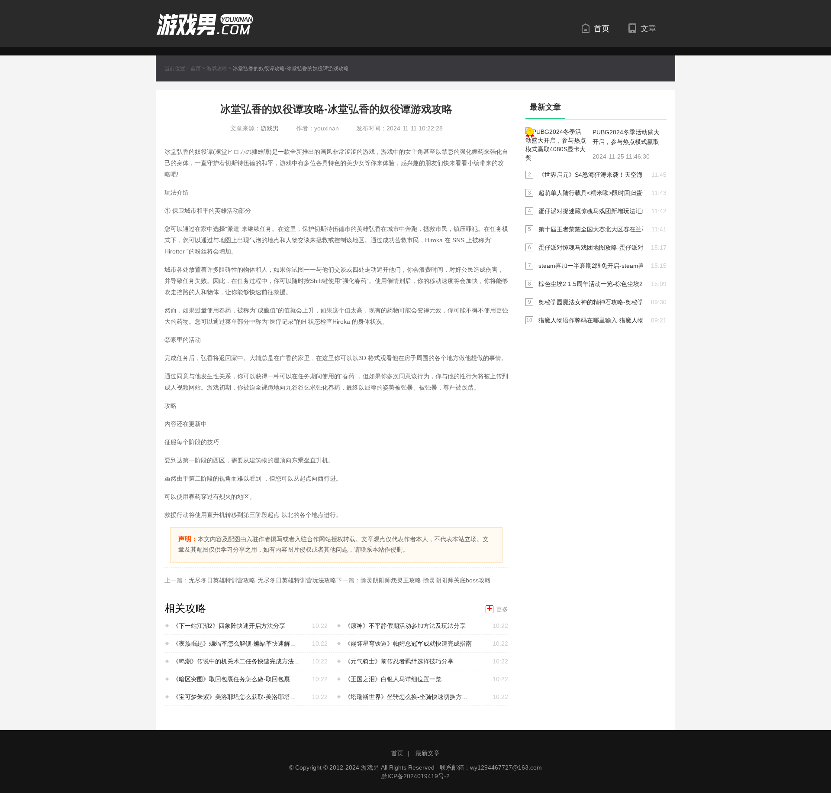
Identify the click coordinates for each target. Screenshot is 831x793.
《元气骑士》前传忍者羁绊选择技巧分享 (399, 661)
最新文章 (428, 753)
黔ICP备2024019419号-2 (415, 776)
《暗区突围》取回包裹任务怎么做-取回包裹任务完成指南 (237, 679)
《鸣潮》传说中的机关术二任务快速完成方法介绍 (237, 661)
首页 (601, 28)
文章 (648, 28)
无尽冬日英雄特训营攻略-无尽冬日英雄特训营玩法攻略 (262, 580)
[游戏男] (205, 18)
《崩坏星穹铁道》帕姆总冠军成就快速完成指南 (408, 643)
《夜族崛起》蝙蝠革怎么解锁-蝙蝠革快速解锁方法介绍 (237, 643)
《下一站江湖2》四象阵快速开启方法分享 (229, 625)
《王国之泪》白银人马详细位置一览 (393, 679)
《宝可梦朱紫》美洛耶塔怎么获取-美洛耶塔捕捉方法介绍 (237, 696)
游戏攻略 (216, 68)
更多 (497, 609)
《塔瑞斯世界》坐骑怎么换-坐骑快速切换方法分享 (409, 696)
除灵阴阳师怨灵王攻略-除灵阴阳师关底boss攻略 (426, 580)
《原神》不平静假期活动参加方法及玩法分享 (405, 625)
